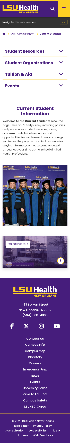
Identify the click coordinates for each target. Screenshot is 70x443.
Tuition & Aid (18, 74)
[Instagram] (41, 326)
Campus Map (35, 351)
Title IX (55, 430)
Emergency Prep (35, 369)
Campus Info (35, 345)
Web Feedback (43, 435)
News (35, 376)
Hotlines (22, 435)
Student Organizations (29, 63)
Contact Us (35, 338)
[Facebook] (12, 326)
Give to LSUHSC (35, 394)
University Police (35, 388)
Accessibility (38, 430)
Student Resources (25, 51)
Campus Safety (35, 400)
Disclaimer (21, 426)
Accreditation (14, 430)
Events (12, 86)
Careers (35, 363)
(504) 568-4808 (35, 315)
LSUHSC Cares (35, 406)
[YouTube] (57, 326)
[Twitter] (26, 326)
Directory (35, 357)
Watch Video (17, 244)
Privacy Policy (42, 426)
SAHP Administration (22, 33)
